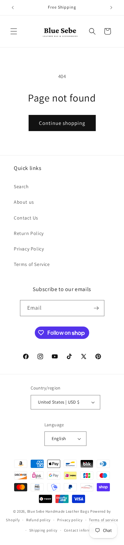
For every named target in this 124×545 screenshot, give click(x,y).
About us (24, 202)
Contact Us (26, 218)
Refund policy (38, 519)
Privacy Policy (29, 249)
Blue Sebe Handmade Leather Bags (58, 511)
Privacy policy (70, 519)
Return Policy (29, 233)
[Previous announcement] (12, 7)
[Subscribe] (96, 308)
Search (21, 186)
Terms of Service (32, 264)
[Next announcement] (111, 7)
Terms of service (103, 519)
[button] (13, 31)
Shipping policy (43, 530)
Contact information (82, 530)
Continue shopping (62, 123)
